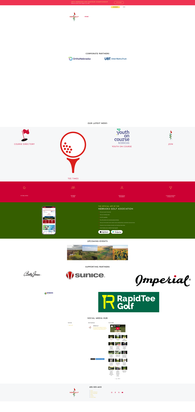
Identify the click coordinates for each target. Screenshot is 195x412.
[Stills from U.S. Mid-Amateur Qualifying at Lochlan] (91, 348)
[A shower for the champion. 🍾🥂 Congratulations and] (91, 355)
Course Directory (24, 144)
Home (87, 16)
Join (170, 144)
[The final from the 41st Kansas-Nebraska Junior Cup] (97, 340)
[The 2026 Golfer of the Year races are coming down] (91, 332)
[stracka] (48, 293)
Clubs (93, 16)
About (70, 7)
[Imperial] (162, 280)
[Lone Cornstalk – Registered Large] (170, 135)
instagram (95, 7)
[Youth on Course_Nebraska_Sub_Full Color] (121, 136)
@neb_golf (71, 325)
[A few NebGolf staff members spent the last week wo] (97, 332)
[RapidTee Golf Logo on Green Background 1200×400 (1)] (128, 302)
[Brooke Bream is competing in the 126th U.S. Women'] (104, 340)
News (74, 7)
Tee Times (73, 179)
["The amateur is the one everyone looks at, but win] (104, 351)
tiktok (107, 7)
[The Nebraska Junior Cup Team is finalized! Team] (97, 351)
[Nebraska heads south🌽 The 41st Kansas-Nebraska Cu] (104, 348)
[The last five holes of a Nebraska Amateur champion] (91, 351)
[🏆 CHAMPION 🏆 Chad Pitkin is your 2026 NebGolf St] (97, 336)
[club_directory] (24, 135)
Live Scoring (119, 2)
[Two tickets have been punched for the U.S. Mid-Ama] (97, 344)
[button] (119, 334)
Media (92, 394)
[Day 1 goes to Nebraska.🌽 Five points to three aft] (91, 344)
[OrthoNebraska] (79, 59)
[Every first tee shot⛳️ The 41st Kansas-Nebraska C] (97, 348)
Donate (78, 7)
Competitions (110, 16)
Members (100, 16)
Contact (88, 7)
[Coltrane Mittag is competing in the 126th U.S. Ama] (91, 336)
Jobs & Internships (94, 393)
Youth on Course (122, 147)
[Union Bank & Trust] (115, 59)
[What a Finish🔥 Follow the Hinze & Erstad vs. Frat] (104, 344)
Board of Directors (94, 392)
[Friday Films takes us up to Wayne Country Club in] (104, 336)
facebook (98, 7)
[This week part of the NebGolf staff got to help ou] (91, 340)
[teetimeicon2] (73, 152)
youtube (104, 7)
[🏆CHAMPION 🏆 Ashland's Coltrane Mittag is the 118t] (97, 355)
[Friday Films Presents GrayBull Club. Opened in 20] (104, 332)
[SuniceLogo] (85, 275)
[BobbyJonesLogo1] (32, 274)
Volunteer (83, 7)
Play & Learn (122, 16)
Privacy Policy (93, 397)
